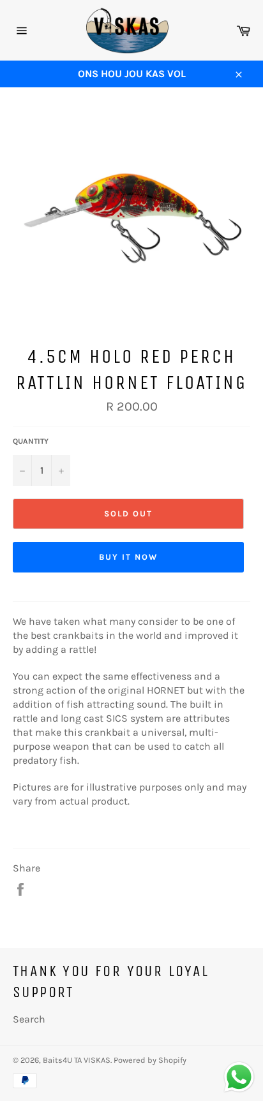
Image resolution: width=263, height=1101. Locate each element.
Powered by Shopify (150, 1060)
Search (29, 1019)
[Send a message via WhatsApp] (239, 1077)
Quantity (31, 441)
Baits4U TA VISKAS (76, 1060)
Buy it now (128, 557)
